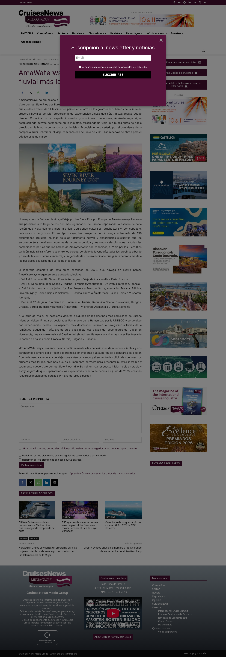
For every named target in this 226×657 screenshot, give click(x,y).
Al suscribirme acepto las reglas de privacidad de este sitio (114, 67)
